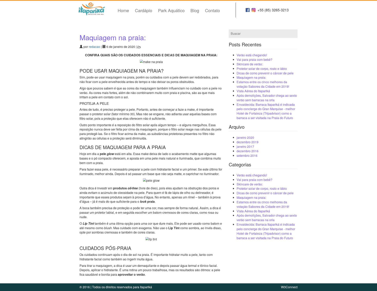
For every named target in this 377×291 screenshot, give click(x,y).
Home (123, 10)
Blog (194, 10)
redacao (94, 46)
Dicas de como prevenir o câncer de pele (265, 73)
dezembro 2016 (247, 151)
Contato (212, 10)
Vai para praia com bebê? (254, 59)
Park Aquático (171, 10)
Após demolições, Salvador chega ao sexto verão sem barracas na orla (267, 97)
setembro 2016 (247, 155)
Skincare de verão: (250, 64)
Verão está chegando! (252, 55)
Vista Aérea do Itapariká (253, 91)
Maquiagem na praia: (113, 37)
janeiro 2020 (245, 137)
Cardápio (143, 10)
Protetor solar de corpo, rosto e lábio (262, 68)
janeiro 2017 (245, 146)
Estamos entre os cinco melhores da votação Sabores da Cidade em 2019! (263, 84)
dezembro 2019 (247, 142)
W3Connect (289, 287)
